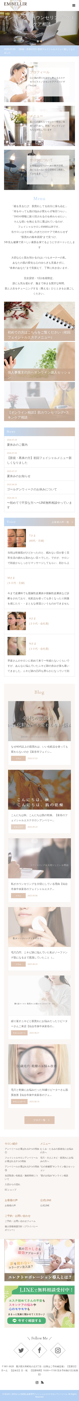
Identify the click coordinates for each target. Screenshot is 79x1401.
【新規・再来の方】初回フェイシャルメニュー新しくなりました (39, 460)
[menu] (73, 5)
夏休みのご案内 (17, 445)
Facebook (39, 1350)
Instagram (58, 1350)
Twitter (21, 1350)
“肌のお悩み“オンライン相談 (54, 1175)
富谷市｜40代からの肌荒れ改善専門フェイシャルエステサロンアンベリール (35, 1394)
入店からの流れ (12, 1184)
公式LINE (44, 1205)
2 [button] (41, 41)
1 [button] (38, 41)
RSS (42, 1382)
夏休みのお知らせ (18, 476)
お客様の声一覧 (60, 522)
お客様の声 (10, 1205)
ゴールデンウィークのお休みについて (32, 489)
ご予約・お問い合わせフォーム (20, 1221)
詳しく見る (40, 39)
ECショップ (10, 1189)
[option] (39, 28)
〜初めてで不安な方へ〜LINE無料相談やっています (39, 505)
